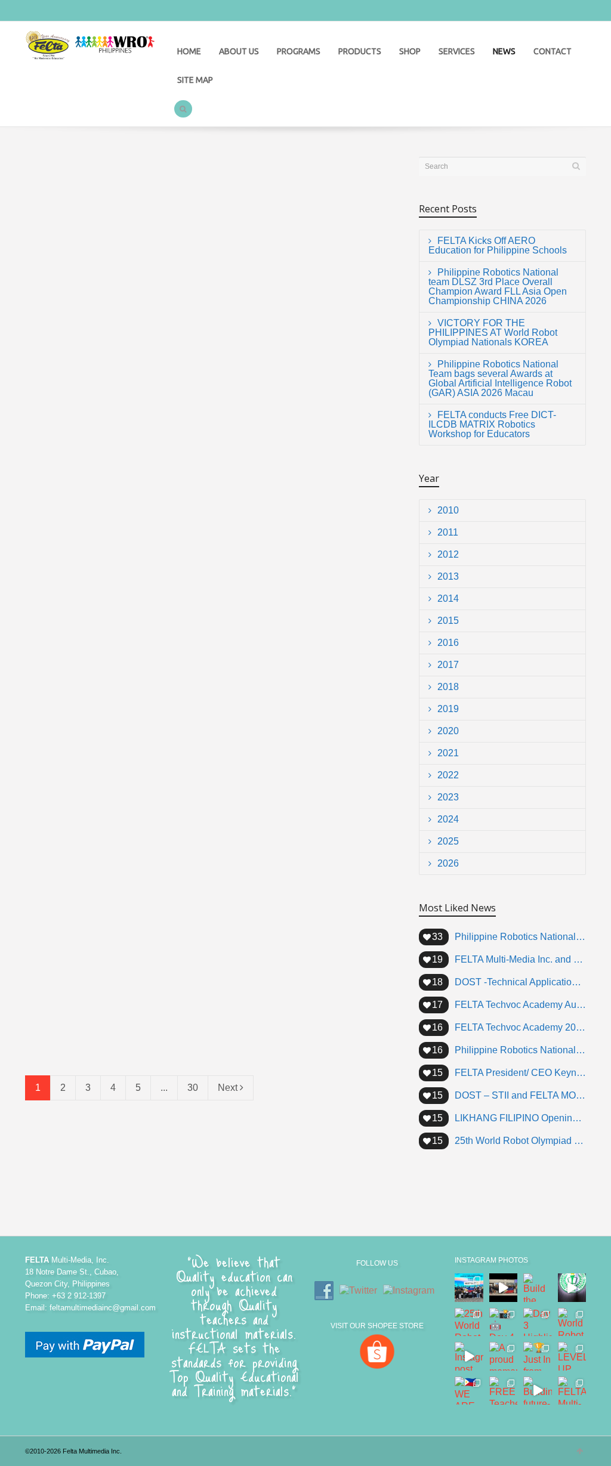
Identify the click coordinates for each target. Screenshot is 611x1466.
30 (192, 1088)
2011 (447, 532)
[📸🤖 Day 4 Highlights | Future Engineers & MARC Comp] (503, 1322)
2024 (448, 819)
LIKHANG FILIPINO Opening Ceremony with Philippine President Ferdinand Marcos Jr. (520, 1118)
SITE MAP (195, 80)
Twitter (87, 11)
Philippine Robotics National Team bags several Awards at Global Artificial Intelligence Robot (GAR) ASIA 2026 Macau (302, 369)
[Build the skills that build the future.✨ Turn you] (537, 1287)
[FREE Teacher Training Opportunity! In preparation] (503, 1391)
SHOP (410, 51)
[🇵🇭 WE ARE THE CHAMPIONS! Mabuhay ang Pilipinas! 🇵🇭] (469, 1391)
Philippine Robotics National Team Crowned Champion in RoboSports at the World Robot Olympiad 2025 (520, 1050)
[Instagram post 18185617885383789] (469, 1356)
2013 (448, 576)
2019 (448, 709)
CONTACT (552, 51)
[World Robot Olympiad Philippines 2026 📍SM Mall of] (572, 1322)
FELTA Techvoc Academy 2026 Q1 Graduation (520, 1027)
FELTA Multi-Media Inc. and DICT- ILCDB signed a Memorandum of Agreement (300, 892)
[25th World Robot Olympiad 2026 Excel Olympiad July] (469, 1322)
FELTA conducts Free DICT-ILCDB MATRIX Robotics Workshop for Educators (108, 543)
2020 (448, 731)
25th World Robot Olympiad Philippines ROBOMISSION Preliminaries (96, 892)
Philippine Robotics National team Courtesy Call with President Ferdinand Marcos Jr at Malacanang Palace (520, 937)
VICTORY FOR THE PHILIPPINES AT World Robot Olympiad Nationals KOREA (112, 363)
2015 (448, 621)
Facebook (34, 11)
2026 (448, 863)
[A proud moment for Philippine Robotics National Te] (503, 1356)
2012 (448, 554)
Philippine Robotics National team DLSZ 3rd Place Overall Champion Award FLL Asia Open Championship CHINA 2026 (305, 189)
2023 (448, 797)
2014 (448, 598)
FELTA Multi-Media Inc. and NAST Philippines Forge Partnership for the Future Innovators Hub (520, 959)
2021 (448, 753)
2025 (448, 841)
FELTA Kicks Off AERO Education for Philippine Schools (113, 177)
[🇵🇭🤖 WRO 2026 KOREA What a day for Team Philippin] (469, 1287)
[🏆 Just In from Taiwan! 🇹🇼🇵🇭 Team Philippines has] (537, 1356)
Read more (57, 250)
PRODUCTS (359, 51)
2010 (448, 510)
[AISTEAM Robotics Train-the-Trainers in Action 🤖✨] (572, 1287)
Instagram (60, 11)
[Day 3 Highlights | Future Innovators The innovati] (537, 1322)
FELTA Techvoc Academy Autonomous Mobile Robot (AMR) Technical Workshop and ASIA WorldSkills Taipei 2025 (520, 1005)
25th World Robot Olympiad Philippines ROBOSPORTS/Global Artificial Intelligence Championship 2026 (303, 718)
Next (229, 1088)
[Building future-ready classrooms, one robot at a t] (537, 1391)
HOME (189, 51)
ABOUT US (239, 51)
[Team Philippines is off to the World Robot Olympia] (503, 1287)
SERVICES (457, 51)
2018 (448, 687)
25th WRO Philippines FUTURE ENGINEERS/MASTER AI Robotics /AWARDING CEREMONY (298, 543)
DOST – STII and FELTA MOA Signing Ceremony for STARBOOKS (520, 1095)
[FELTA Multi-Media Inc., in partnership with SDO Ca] (572, 1391)
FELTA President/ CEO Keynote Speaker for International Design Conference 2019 (520, 1073)
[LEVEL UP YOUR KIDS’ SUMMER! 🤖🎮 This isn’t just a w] (572, 1356)
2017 (448, 665)
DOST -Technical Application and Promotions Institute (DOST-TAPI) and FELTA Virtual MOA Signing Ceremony (520, 982)
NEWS (504, 51)
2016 (448, 643)
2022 (448, 775)
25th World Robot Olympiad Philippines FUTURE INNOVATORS (111, 706)
